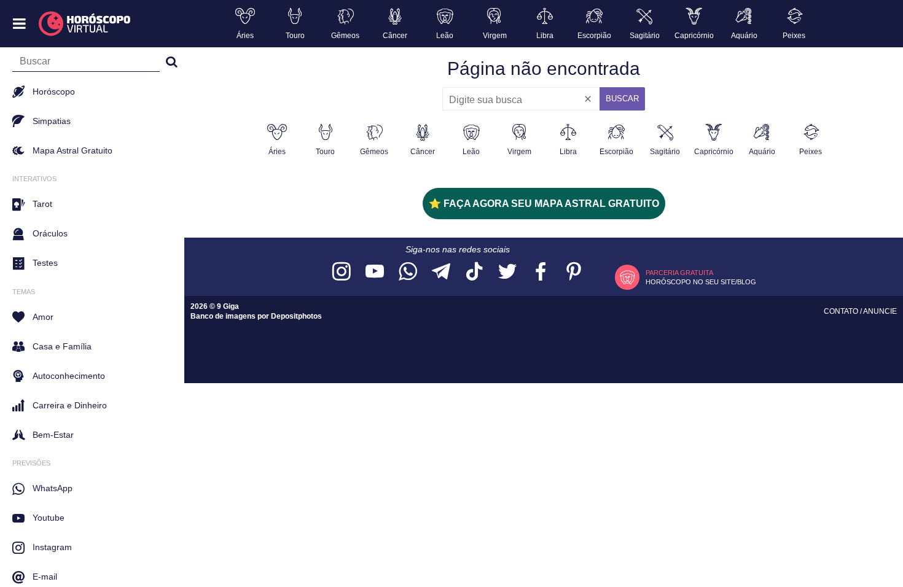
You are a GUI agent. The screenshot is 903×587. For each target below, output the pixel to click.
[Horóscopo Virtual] (85, 24)
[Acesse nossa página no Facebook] (540, 272)
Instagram (52, 547)
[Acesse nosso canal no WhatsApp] (407, 272)
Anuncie (880, 311)
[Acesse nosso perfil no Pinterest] (573, 272)
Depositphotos (296, 316)
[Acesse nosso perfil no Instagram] (341, 272)
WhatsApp (52, 488)
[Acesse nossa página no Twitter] (507, 272)
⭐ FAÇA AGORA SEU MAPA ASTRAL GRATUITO (544, 203)
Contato (842, 311)
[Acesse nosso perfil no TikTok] (474, 272)
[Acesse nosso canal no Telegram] (441, 272)
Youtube (48, 518)
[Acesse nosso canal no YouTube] (374, 272)
